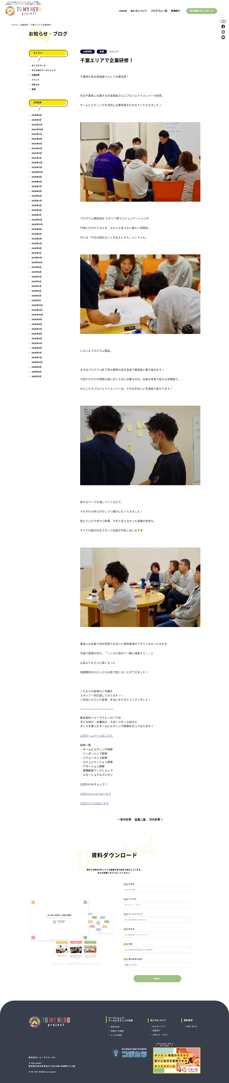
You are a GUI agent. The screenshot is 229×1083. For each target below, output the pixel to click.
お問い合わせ (191, 1026)
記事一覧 (140, 819)
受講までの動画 (117, 1031)
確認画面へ (157, 978)
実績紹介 (175, 11)
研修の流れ (115, 1027)
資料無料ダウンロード (201, 11)
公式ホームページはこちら (96, 735)
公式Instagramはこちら (95, 793)
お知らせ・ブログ (48, 34)
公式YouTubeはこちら (94, 803)
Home (123, 11)
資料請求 (188, 1020)
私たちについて (139, 11)
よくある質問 (116, 1035)
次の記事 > (156, 819)
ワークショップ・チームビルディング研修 (120, 1019)
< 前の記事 (124, 819)
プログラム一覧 (159, 11)
